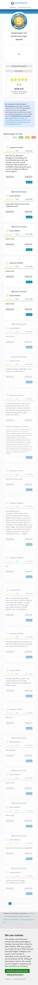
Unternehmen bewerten (19, 66)
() (28, 177)
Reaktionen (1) (10, 420)
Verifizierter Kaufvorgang (19, 192)
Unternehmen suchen (24, 7)
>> (29, 903)
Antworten (29, 182)
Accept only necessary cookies (17, 971)
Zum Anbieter (19, 71)
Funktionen (13, 7)
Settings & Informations (15, 975)
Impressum (8, 979)
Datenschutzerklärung (19, 979)
